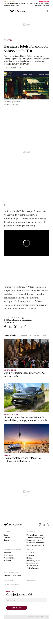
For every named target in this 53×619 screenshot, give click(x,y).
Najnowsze (34, 335)
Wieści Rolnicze (32, 566)
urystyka (21, 11)
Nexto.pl (29, 558)
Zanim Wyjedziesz (10, 370)
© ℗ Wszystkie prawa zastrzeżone (18, 320)
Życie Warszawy (33, 568)
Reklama (7, 553)
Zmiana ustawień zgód (35, 538)
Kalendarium (31, 580)
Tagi (44, 335)
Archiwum (8, 560)
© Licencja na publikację (14, 318)
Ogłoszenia (8, 555)
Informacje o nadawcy (35, 543)
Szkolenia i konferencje (13, 576)
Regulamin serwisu (34, 540)
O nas (6, 535)
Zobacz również (10, 335)
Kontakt (7, 538)
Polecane (23, 335)
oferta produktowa (11, 584)
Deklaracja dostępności (35, 545)
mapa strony (9, 580)
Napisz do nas (9, 540)
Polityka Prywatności (34, 535)
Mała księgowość (33, 560)
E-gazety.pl (31, 555)
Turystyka (8, 40)
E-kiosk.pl (30, 553)
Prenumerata (9, 558)
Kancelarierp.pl (32, 563)
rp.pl (5, 205)
